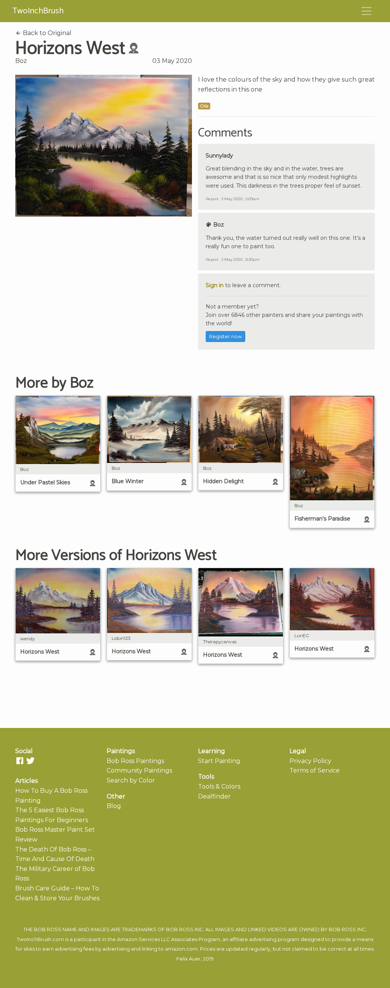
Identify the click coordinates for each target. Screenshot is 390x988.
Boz (21, 60)
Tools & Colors (219, 786)
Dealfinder (214, 796)
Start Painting (219, 761)
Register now (225, 336)
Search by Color (131, 780)
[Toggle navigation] (367, 11)
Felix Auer (188, 959)
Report (212, 198)
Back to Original (46, 33)
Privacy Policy (310, 761)
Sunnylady (219, 155)
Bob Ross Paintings (135, 761)
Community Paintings (139, 770)
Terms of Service (314, 770)
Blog (114, 806)
